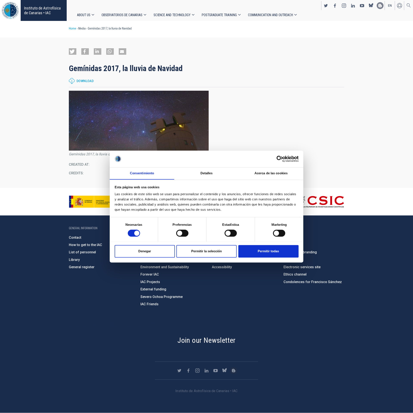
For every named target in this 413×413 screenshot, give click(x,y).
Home (72, 28)
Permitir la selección (206, 251)
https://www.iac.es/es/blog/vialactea (380, 5)
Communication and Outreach (270, 15)
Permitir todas (268, 251)
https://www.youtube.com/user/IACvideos (362, 5)
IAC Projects (150, 282)
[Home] (10, 10)
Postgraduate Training (219, 15)
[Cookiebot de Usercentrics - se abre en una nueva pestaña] (280, 159)
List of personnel (82, 252)
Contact (75, 237)
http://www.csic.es (320, 202)
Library (74, 260)
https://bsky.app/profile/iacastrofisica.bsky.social (371, 5)
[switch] (182, 233)
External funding (153, 289)
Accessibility (222, 267)
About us (83, 15)
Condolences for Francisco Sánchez (313, 282)
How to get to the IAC (85, 245)
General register (81, 267)
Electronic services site (302, 267)
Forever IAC (149, 274)
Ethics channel (295, 274)
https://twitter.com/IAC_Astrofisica (325, 5)
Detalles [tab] (206, 173)
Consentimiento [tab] (142, 173)
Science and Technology (172, 15)
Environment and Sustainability (164, 267)
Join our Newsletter (206, 340)
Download (85, 81)
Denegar (144, 251)
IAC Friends (149, 304)
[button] (72, 51)
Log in (399, 5)
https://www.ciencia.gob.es (93, 201)
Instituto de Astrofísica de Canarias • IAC (42, 10)
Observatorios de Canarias (122, 15)
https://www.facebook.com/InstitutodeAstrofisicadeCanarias (334, 5)
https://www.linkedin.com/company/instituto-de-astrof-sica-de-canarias (353, 5)
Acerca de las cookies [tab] (271, 173)
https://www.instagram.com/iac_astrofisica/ (343, 5)
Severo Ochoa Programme (161, 297)
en (390, 5)
